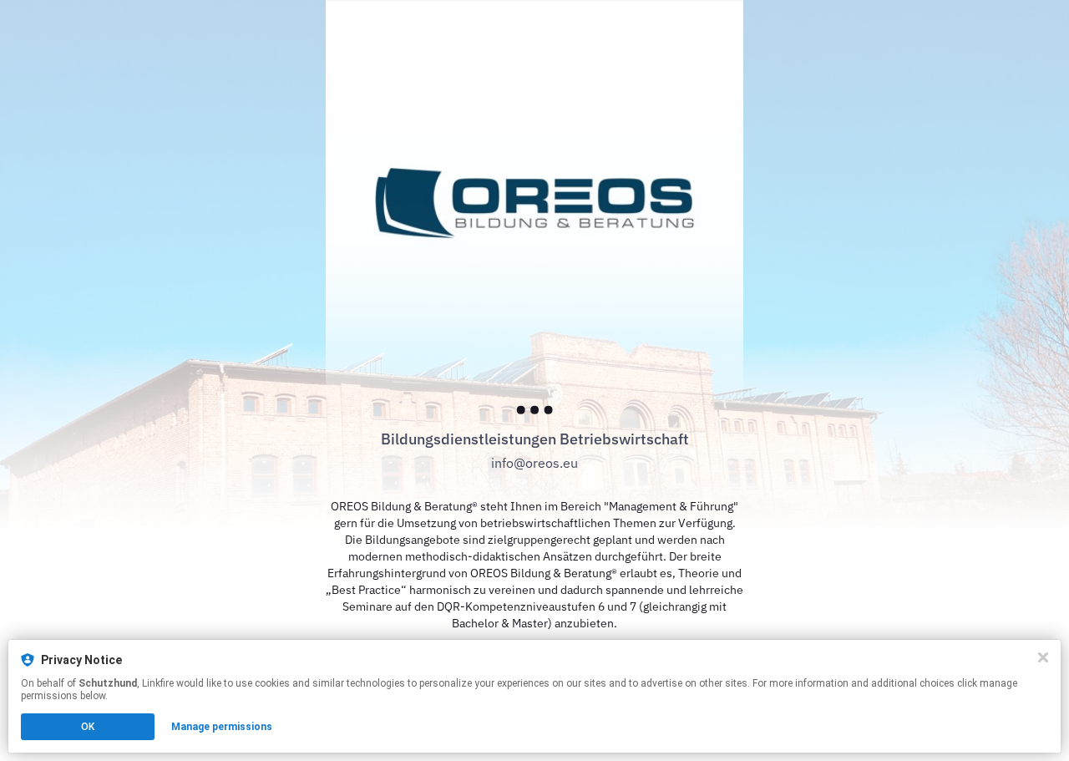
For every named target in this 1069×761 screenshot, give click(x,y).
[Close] (1043, 657)
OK (87, 727)
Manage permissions (221, 727)
